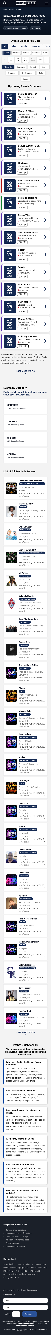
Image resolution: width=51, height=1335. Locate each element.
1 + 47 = (6, 1314)
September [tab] (16, 53)
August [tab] (6, 53)
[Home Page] (26, 3)
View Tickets (45, 94)
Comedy (33, 67)
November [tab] (36, 53)
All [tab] (5, 46)
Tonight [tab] (23, 46)
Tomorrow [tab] (35, 46)
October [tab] (26, 53)
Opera (25, 79)
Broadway (12, 73)
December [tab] (46, 53)
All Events (8, 67)
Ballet (41, 73)
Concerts (21, 67)
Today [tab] (13, 46)
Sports (44, 67)
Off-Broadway (27, 73)
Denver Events (8, 10)
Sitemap (20, 1330)
